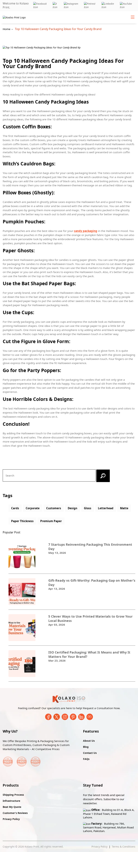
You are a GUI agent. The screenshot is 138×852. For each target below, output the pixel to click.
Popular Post (11, 532)
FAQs (86, 759)
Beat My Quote (12, 807)
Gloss (87, 508)
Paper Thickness (22, 521)
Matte (124, 508)
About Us (89, 740)
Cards (15, 508)
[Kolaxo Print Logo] (14, 17)
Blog (86, 746)
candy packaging (85, 231)
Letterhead (105, 508)
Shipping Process (13, 794)
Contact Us (90, 753)
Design (72, 508)
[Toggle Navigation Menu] (132, 17)
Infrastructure (11, 800)
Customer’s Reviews (15, 813)
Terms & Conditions (123, 846)
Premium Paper (51, 521)
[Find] (103, 476)
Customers (53, 508)
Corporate (33, 508)
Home (6, 29)
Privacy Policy (11, 819)
